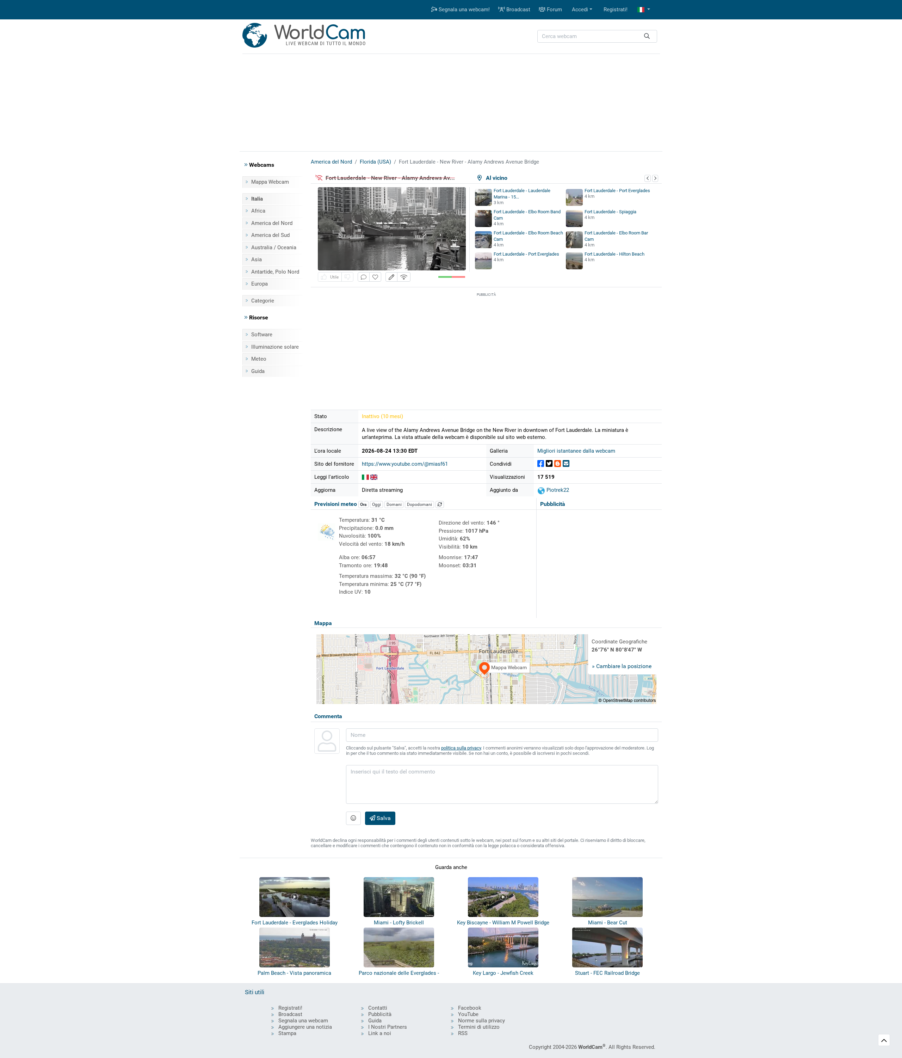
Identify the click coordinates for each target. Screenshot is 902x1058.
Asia (256, 259)
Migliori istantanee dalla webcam (576, 451)
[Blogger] (557, 463)
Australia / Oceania (273, 247)
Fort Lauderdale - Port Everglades (617, 190)
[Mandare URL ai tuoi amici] (566, 463)
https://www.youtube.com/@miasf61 (405, 464)
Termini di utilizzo (479, 1027)
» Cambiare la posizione (621, 666)
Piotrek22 (557, 490)
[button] (643, 10)
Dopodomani (419, 504)
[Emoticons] (353, 818)
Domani (394, 504)
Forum (553, 9)
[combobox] (597, 36)
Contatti (377, 1008)
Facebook (469, 1008)
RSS (463, 1033)
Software (261, 334)
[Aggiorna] (439, 504)
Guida (258, 371)
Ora (363, 504)
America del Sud (270, 235)
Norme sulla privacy (481, 1020)
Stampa (287, 1033)
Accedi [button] (580, 9)
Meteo (258, 359)
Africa (258, 211)
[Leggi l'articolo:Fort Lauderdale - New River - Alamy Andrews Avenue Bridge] (365, 477)
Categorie (262, 301)
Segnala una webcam (303, 1020)
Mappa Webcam (270, 182)
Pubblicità (379, 1014)
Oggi (376, 504)
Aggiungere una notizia (305, 1027)
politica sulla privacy (461, 748)
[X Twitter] (549, 463)
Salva (383, 818)
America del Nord (271, 223)
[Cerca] (647, 36)
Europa (259, 284)
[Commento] (364, 277)
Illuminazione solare (275, 347)
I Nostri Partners (387, 1027)
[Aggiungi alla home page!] (375, 277)
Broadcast (517, 9)
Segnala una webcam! (463, 9)
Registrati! (616, 9)
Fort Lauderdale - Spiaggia (610, 211)
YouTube (468, 1014)
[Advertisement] (451, 101)
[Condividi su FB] (540, 463)
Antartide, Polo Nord (275, 272)
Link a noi (379, 1033)
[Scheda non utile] (347, 277)
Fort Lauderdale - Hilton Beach (614, 254)
